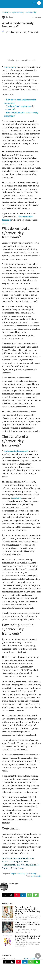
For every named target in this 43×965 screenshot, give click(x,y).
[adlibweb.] (13, 5)
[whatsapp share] (30, 896)
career (5, 223)
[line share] (36, 896)
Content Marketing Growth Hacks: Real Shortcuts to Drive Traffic (28, 938)
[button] (5, 895)
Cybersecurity (31, 12)
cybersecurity (10, 67)
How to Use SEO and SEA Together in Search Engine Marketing (27, 924)
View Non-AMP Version (31, 959)
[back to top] (38, 956)
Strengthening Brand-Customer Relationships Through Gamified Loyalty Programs (27, 910)
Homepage (5, 12)
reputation (17, 498)
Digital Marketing (18, 12)
